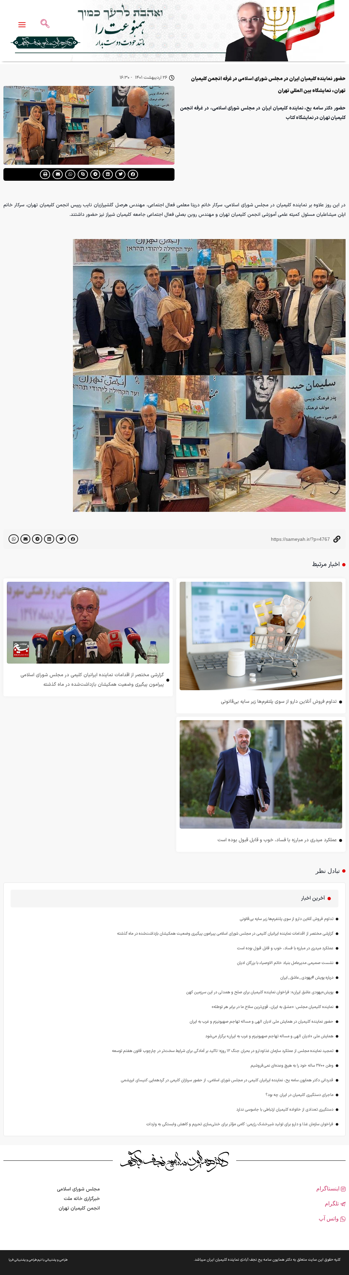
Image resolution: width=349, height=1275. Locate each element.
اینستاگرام (328, 1188)
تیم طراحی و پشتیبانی (28, 1260)
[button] (133, 174)
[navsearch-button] (45, 24)
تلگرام (332, 1203)
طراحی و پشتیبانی (56, 1260)
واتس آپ (329, 1218)
